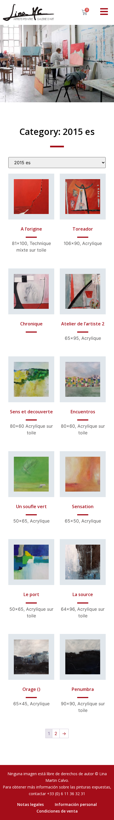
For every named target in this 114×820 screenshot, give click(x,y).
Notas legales (30, 804)
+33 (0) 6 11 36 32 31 (66, 793)
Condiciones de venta (57, 811)
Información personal (76, 804)
